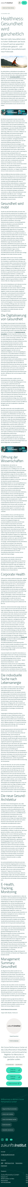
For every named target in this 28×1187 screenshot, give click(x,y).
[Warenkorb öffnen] (19, 3)
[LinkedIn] (6, 1139)
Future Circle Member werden (9, 1119)
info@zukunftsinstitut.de (7, 1154)
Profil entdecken (14, 1041)
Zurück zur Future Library (8, 8)
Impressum (4, 1165)
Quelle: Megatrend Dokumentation (9, 1009)
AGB (2, 1163)
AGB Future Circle (9, 1163)
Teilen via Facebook (12, 1070)
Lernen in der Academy (7, 1114)
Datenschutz (19, 1163)
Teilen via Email (13, 1083)
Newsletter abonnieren (7, 1130)
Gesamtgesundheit (15, 77)
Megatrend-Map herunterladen (9, 1109)
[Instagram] (2, 1139)
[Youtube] (11, 1139)
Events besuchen (6, 1124)
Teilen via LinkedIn (12, 1077)
